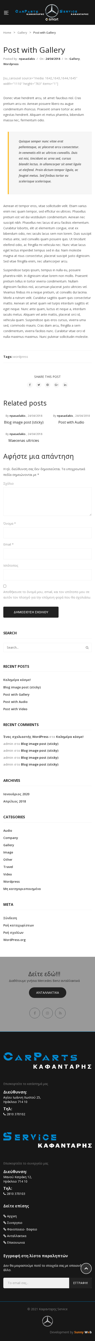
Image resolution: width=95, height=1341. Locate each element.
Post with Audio (71, 422)
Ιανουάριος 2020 (16, 794)
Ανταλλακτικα (47, 992)
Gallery (22, 33)
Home (7, 33)
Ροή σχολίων (13, 932)
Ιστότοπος (10, 565)
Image (8, 852)
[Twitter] (39, 385)
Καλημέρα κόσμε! (17, 680)
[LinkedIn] (65, 385)
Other (7, 859)
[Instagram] (47, 1013)
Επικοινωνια (16, 1242)
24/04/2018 (53, 59)
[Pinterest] (47, 385)
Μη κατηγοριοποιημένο (22, 889)
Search (87, 647)
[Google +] (56, 385)
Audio (7, 830)
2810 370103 (16, 1194)
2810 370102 (16, 1114)
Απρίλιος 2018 (14, 801)
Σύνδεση (10, 918)
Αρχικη (12, 1216)
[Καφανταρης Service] (51, 12)
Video (7, 874)
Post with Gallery (16, 694)
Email (8, 544)
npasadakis (27, 59)
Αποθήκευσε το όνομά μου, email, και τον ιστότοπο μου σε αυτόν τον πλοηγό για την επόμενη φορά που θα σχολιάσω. (47, 594)
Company (10, 838)
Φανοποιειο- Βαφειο (22, 1229)
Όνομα (9, 523)
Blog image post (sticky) (24, 422)
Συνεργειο (14, 1223)
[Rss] (60, 1013)
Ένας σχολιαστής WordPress (25, 737)
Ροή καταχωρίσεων (18, 925)
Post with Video (15, 709)
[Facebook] (30, 385)
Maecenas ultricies (23, 440)
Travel (8, 867)
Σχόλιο (8, 483)
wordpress (20, 357)
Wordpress (11, 64)
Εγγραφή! (80, 1283)
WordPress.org (14, 940)
